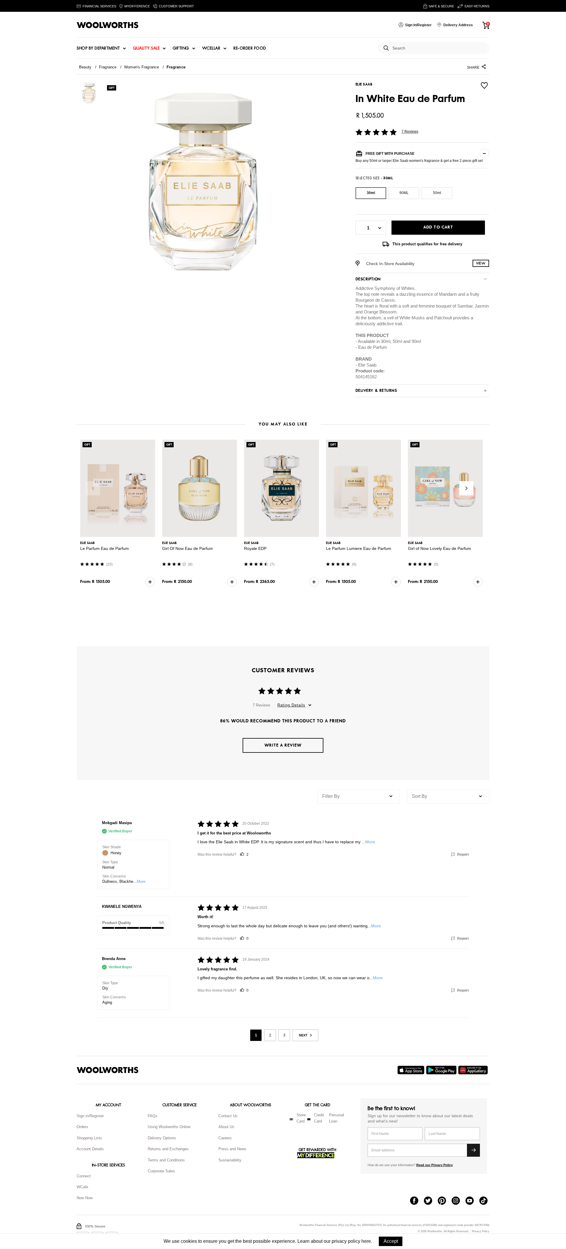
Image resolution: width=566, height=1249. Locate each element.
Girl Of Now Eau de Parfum (187, 548)
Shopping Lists (89, 1138)
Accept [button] (391, 1241)
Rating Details (291, 705)
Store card (301, 1118)
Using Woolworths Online (169, 1127)
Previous (93, 488)
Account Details (90, 1149)
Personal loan (336, 1118)
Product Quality (116, 923)
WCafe (82, 1187)
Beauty (85, 67)
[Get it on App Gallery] (473, 1070)
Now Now (85, 1198)
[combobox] (438, 48)
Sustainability (229, 1160)
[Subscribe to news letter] (473, 1150)
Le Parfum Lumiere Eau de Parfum (358, 548)
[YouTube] (472, 1201)
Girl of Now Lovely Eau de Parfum (439, 548)
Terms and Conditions (166, 1160)
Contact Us (228, 1116)
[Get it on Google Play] (442, 1070)
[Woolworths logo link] (108, 25)
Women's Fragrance (141, 67)
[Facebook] (417, 1201)
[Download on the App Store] (411, 1070)
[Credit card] (308, 1119)
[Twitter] (431, 1201)
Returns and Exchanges (168, 1149)
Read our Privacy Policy (434, 1165)
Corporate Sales (161, 1171)
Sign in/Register (90, 1116)
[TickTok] (486, 1201)
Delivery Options (162, 1138)
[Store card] (291, 1119)
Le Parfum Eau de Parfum (104, 548)
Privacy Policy (480, 1231)
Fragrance (108, 67)
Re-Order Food (249, 48)
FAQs (152, 1116)
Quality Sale (146, 48)
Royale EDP (255, 548)
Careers (225, 1138)
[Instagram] (458, 1201)
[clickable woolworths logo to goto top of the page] (108, 1070)
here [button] (366, 1241)
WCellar (211, 48)
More (141, 881)
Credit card (319, 1118)
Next (466, 488)
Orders (82, 1127)
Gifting (181, 48)
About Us (226, 1127)
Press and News (232, 1149)
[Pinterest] (445, 1201)
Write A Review (283, 745)
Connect (84, 1176)
